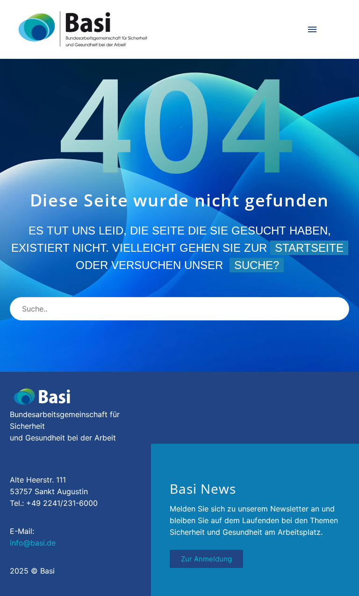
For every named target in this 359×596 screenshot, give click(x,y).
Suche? (256, 265)
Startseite (309, 247)
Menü (312, 29)
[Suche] (338, 308)
